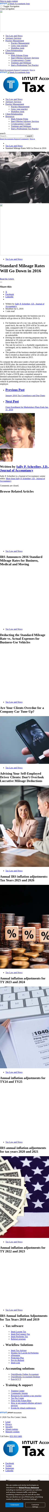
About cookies (11, 1429)
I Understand (14, 1505)
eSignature (15, 1355)
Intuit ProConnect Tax (20, 1334)
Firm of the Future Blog (21, 1400)
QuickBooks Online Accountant (25, 1374)
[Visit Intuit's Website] (4, 3)
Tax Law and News (13, 36)
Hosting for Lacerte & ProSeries (25, 1353)
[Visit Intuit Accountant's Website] (19, 3)
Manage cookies (12, 1432)
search (2, 133)
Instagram (9, 1468)
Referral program (18, 1339)
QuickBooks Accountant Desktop (25, 1377)
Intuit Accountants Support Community (14, 70)
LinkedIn (9, 1470)
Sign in (32, 70)
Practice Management (14, 41)
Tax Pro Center (17, 1398)
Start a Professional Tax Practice (25, 65)
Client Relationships (14, 50)
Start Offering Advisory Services (25, 58)
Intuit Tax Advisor (19, 1350)
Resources (9, 53)
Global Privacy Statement (29, 1488)
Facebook (9, 1463)
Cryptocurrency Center (21, 60)
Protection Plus (17, 1358)
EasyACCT (16, 1379)
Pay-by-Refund (17, 1360)
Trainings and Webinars (21, 63)
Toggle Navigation (11, 6)
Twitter (8, 1466)
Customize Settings (35, 1505)
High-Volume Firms (19, 55)
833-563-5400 (16, 1436)
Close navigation (7, 9)
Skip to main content (9, 1)
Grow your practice (19, 45)
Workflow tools (17, 48)
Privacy (8, 1424)
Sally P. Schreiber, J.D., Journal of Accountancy (24, 468)
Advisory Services (13, 38)
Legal (7, 1422)
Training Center (17, 1391)
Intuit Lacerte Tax (18, 1331)
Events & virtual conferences (23, 1408)
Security (9, 1427)
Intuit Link (15, 1363)
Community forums (19, 1393)
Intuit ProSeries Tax (19, 1336)
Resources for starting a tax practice (26, 1396)
